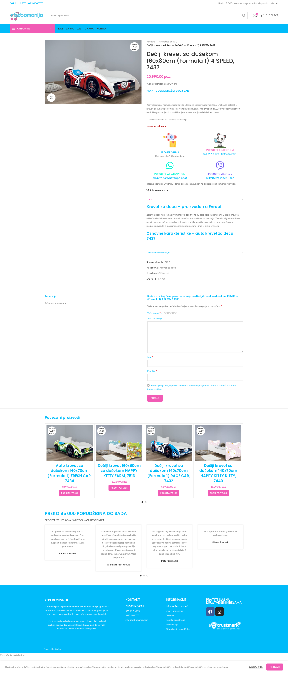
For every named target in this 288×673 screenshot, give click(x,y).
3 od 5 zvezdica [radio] (170, 313)
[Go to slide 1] (142, 502)
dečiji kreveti (162, 272)
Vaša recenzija (155, 318)
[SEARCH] (244, 15)
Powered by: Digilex (52, 649)
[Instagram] (219, 611)
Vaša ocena (154, 312)
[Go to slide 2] (145, 502)
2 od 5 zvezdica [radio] (168, 313)
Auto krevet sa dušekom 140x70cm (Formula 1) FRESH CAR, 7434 (70, 473)
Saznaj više (256, 667)
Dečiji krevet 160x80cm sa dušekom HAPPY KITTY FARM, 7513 (119, 471)
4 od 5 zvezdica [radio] (173, 313)
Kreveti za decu (167, 41)
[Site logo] (27, 15)
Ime (150, 357)
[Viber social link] (164, 279)
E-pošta (152, 371)
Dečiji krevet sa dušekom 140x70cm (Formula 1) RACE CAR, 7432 (168, 473)
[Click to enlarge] (51, 97)
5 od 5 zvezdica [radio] (175, 313)
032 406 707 (35, 3)
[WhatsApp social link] (160, 279)
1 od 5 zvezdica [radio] (165, 313)
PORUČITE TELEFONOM (220, 149)
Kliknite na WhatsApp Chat (169, 178)
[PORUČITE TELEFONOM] (220, 140)
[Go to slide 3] (147, 575)
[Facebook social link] (156, 279)
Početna (150, 41)
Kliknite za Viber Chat (220, 178)
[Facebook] (210, 611)
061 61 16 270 (18, 3)
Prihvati (275, 667)
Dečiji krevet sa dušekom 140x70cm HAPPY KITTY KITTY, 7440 (218, 473)
